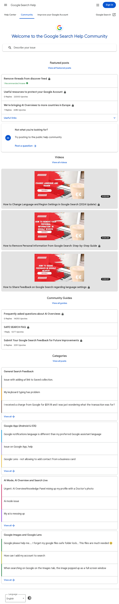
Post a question (24, 145)
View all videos (59, 162)
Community (27, 14)
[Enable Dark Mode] (29, 598)
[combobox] (59, 47)
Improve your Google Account (52, 14)
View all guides (59, 303)
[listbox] (15, 598)
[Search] (10, 47)
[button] (5, 5)
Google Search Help (23, 5)
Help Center (10, 14)
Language (13, 594)
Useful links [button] (10, 118)
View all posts (59, 361)
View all (7, 416)
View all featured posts (59, 68)
